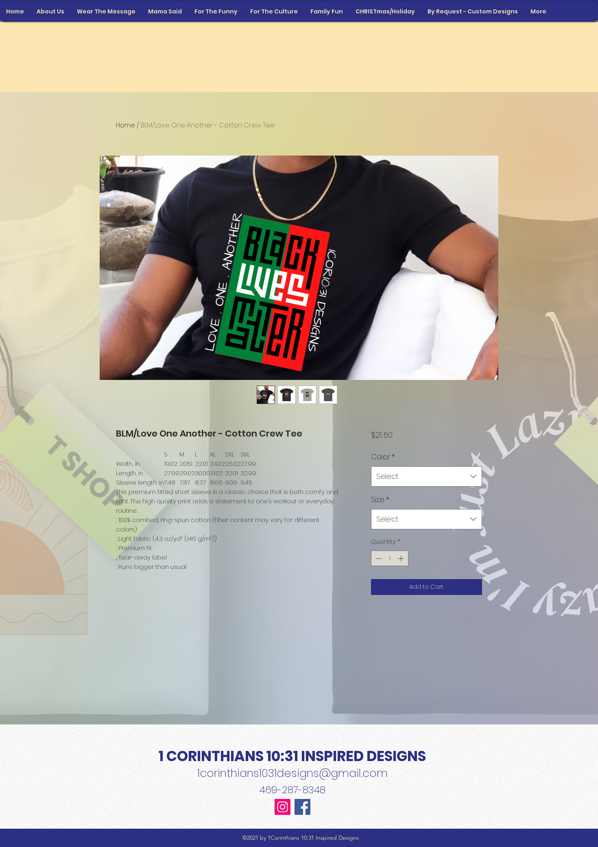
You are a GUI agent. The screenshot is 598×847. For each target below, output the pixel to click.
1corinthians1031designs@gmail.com (292, 773)
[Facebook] (302, 807)
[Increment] (401, 558)
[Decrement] (377, 558)
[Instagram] (282, 807)
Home (125, 125)
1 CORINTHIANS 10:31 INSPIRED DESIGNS (292, 756)
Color (383, 457)
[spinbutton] (389, 558)
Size (380, 499)
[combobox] (426, 476)
